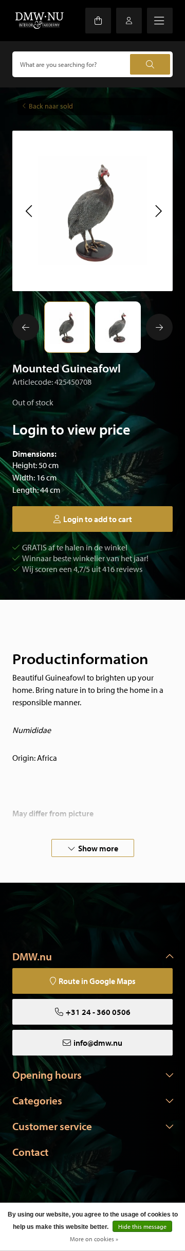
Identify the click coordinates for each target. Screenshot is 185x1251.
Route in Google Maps (97, 981)
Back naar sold (51, 106)
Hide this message (142, 1226)
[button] (28, 210)
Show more (98, 848)
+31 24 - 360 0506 (98, 1012)
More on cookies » (94, 1239)
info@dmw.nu (97, 1043)
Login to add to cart (97, 519)
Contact (30, 1151)
